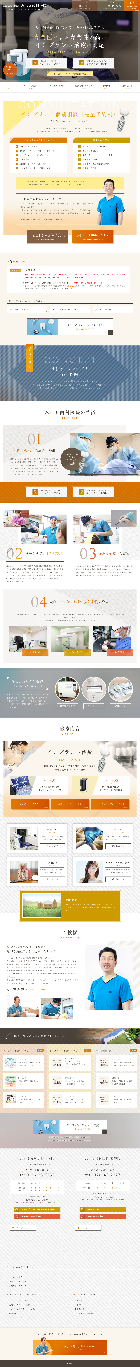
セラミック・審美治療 (84, 1313)
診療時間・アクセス (17, 1286)
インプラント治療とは (18, 1300)
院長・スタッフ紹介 (17, 1281)
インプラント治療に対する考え (22, 1309)
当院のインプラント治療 (19, 1305)
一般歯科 (78, 1300)
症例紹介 (13, 1313)
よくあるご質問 (16, 1318)
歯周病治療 (79, 1309)
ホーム (12, 1273)
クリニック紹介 (16, 1277)
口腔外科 (78, 1305)
